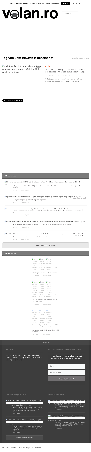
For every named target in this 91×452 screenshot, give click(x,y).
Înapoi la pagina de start (80, 58)
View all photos (47, 275)
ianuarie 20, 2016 (64, 75)
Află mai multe (76, 3)
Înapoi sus (46, 343)
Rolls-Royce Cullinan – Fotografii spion (44, 273)
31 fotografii (36, 334)
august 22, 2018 (25, 215)
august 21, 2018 (25, 227)
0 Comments (49, 75)
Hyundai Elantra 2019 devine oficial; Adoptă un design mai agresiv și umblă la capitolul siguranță (27, 428)
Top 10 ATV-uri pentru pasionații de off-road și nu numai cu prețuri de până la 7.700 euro (70, 405)
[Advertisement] (45, 38)
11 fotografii (36, 275)
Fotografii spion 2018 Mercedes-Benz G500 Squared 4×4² (45, 330)
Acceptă (65, 3)
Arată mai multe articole (45, 245)
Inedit (47, 66)
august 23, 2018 (25, 202)
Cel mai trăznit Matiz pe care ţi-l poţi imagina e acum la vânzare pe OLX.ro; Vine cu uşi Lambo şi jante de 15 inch (70, 424)
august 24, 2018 (25, 190)
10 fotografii (36, 304)
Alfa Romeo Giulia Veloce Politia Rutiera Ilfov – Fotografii (44, 300)
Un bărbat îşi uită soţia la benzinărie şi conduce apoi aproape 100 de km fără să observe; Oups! (65, 70)
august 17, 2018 (25, 239)
